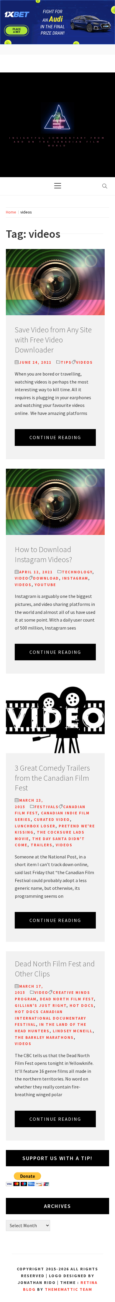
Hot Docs (82, 1005)
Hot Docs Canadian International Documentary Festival (50, 1018)
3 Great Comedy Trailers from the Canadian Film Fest (52, 778)
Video (22, 578)
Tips (66, 362)
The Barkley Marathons (44, 1037)
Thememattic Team (68, 1289)
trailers (41, 844)
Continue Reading (55, 437)
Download (46, 578)
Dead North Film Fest (67, 999)
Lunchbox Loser (35, 826)
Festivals (46, 806)
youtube (45, 584)
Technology (77, 572)
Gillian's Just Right (40, 1005)
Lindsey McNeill (73, 1030)
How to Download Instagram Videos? (43, 554)
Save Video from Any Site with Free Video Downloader (53, 340)
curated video (52, 819)
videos (84, 362)
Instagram (75, 578)
